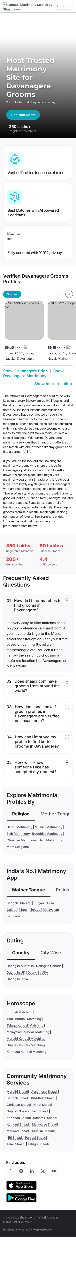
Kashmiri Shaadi (45, 1118)
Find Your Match (23, 115)
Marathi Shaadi (18, 1091)
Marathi (25, 903)
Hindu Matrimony (19, 827)
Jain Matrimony (50, 840)
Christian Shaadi (19, 1105)
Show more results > (53, 383)
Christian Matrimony (22, 840)
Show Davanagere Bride (25, 371)
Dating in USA (37, 972)
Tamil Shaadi (16, 1144)
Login (61, 6)
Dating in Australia (20, 966)
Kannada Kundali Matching (27, 1052)
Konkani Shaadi (18, 1124)
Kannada (13, 916)
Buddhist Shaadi (43, 1098)
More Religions (18, 847)
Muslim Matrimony (48, 827)
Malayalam (51, 910)
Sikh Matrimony (18, 834)
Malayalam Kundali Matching (28, 1032)
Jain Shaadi (40, 1111)
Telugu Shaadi (38, 1144)
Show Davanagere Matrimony (33, 373)
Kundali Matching (20, 1012)
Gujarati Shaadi (18, 1111)
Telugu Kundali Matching (25, 1025)
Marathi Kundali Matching (26, 1038)
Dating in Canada (49, 966)
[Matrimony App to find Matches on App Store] (21, 1185)
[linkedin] (32, 1171)
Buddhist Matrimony (47, 834)
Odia (50, 903)
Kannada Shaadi (19, 1118)
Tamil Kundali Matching (24, 1019)
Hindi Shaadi (42, 1105)
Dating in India (17, 979)
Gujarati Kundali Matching (26, 1045)
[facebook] (10, 1171)
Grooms (12, 294)
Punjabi (39, 903)
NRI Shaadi (15, 1137)
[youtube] (54, 1171)
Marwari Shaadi (18, 1131)
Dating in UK (16, 972)
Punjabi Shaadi (36, 1137)
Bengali (12, 903)
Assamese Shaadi (44, 1091)
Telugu (35, 910)
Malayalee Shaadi (45, 1124)
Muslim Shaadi (43, 1131)
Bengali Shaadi (18, 1098)
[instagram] (21, 1171)
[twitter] (43, 1171)
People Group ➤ (42, 1229)
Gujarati (12, 910)
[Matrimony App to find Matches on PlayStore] (21, 1197)
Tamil (24, 910)
